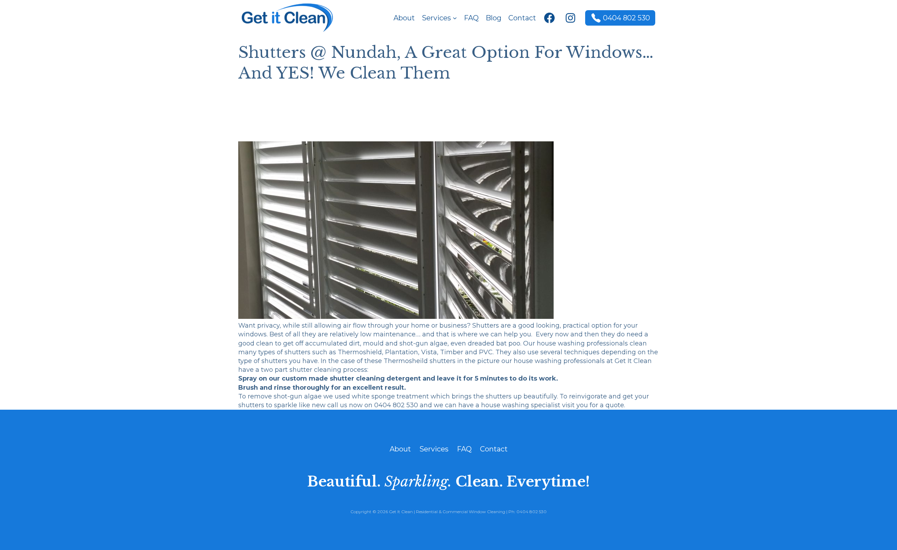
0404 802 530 (626, 18)
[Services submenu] (455, 18)
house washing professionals (583, 343)
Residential (427, 511)
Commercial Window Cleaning (474, 511)
